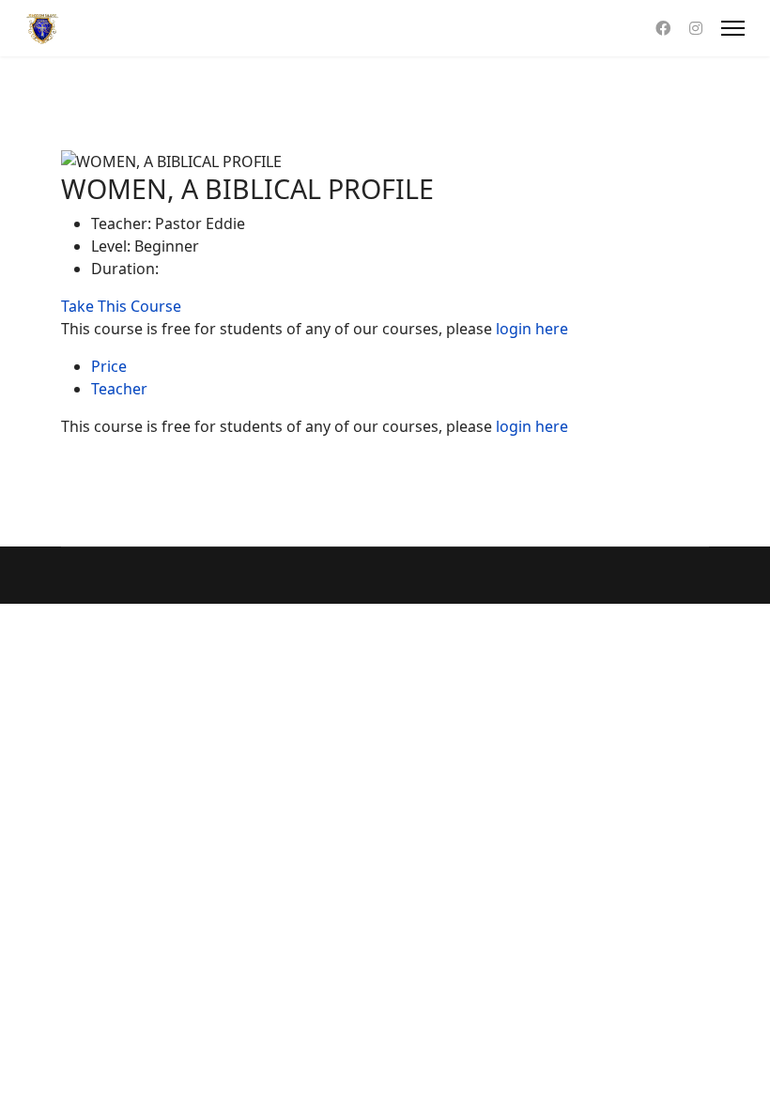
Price (109, 366)
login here (532, 328)
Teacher (119, 388)
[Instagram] (695, 28)
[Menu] (733, 28)
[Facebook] (662, 28)
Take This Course (121, 306)
